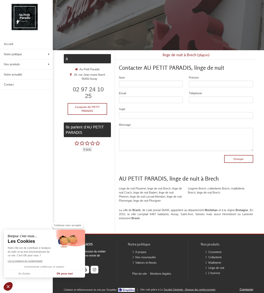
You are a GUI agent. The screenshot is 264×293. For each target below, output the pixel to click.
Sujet (122, 109)
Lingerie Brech (197, 188)
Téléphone (195, 93)
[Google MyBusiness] (85, 269)
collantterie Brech (218, 188)
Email (122, 93)
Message (125, 124)
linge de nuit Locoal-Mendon (147, 196)
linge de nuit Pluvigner (147, 200)
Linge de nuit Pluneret (132, 188)
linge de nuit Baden (145, 192)
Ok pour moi (65, 273)
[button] (8, 286)
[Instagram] (94, 269)
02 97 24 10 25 (88, 92)
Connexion (246, 289)
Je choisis (24, 273)
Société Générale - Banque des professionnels (189, 289)
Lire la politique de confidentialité (25, 261)
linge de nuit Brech (159, 188)
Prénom (194, 77)
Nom (122, 77)
